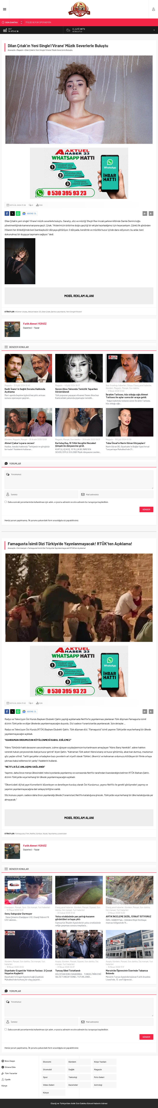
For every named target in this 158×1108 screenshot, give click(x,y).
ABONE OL (32, 213)
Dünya (130, 385)
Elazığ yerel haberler (142, 385)
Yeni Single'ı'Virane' (74, 311)
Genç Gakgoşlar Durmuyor (18, 913)
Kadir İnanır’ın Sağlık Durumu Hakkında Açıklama (25, 390)
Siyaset (92, 907)
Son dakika (134, 388)
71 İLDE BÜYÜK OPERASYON (38, 22)
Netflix (32, 833)
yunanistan (62, 833)
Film (27, 833)
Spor (24, 907)
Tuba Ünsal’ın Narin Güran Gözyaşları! (125, 443)
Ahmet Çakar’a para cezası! (20, 443)
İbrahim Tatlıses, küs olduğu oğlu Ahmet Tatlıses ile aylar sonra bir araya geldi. (127, 396)
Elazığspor (9, 907)
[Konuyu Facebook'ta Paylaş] (7, 213)
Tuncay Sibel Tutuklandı (67, 970)
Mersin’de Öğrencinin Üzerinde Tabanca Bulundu (127, 972)
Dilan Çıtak (46, 311)
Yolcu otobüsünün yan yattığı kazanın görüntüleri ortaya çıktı (74, 918)
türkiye (39, 833)
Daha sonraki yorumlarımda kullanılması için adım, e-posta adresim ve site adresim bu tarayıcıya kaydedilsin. (58, 502)
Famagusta (20, 833)
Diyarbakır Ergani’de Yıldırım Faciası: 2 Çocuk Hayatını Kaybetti (28, 972)
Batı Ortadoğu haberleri (116, 385)
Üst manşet (21, 548)
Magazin (20, 50)
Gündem (109, 388)
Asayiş (58, 961)
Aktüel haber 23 (34, 311)
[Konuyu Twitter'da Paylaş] (12, 213)
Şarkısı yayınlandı (58, 311)
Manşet (125, 388)
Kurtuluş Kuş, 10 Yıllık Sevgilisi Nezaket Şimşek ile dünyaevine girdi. (75, 444)
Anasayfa (11, 50)
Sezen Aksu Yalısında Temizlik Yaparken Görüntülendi (76, 390)
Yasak (45, 833)
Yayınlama (52, 833)
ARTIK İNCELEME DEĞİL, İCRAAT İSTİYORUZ (128, 916)
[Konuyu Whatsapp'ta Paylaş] (18, 213)
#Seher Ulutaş (21, 311)
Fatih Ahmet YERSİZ (35, 323)
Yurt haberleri (44, 907)
